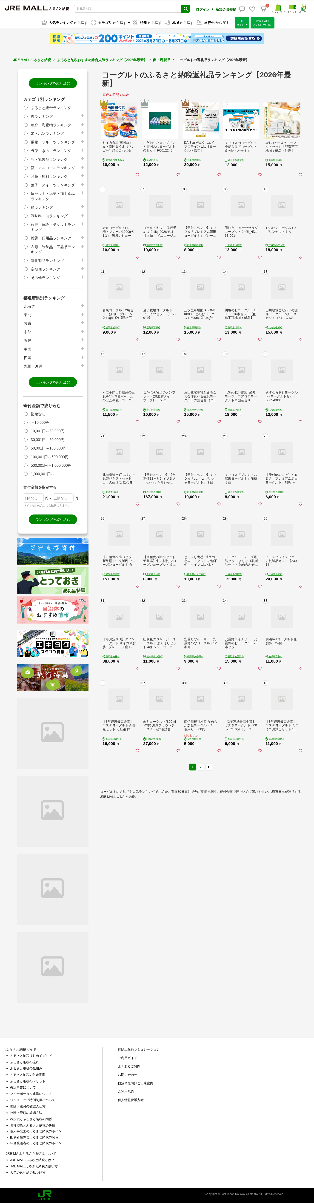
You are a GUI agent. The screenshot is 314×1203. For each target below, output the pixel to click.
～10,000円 (40, 422)
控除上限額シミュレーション (139, 1049)
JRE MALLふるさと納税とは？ (32, 1160)
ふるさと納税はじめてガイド (31, 1055)
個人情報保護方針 (131, 1100)
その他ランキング (45, 278)
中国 (27, 349)
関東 (27, 323)
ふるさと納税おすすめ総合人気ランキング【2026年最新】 (102, 60)
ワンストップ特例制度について (32, 1100)
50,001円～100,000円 (48, 448)
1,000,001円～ (42, 474)
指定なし (38, 414)
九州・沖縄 (33, 366)
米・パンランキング (47, 133)
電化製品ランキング (47, 261)
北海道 (29, 306)
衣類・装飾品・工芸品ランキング (53, 249)
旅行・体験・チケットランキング (53, 227)
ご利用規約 (126, 1091)
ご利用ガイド (127, 1058)
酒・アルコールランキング (53, 168)
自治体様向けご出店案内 (135, 1083)
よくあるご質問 (129, 1066)
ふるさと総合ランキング (51, 108)
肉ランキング (42, 116)
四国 (27, 358)
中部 (27, 332)
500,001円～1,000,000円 (51, 465)
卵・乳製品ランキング (49, 159)
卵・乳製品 (161, 60)
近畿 (27, 341)
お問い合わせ (127, 1075)
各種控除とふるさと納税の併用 (32, 1125)
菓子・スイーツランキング (53, 185)
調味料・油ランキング (49, 216)
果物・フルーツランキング (53, 142)
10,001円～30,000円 (47, 431)
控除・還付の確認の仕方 (28, 1106)
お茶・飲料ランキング (49, 176)
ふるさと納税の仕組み (26, 1068)
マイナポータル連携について (31, 1094)
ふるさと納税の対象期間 (28, 1075)
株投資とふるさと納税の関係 (31, 1119)
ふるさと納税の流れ (24, 1062)
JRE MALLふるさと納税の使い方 (34, 1166)
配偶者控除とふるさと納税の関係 (34, 1137)
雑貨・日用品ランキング (51, 238)
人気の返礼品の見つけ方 (28, 1172)
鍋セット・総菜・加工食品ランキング (53, 196)
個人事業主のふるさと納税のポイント (37, 1131)
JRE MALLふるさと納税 (32, 60)
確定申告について (23, 1087)
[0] (263, 9)
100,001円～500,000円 (50, 457)
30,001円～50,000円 (47, 440)
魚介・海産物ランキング (51, 125)
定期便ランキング (45, 269)
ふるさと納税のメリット (28, 1081)
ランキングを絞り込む (53, 83)
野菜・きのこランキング (51, 151)
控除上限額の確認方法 (26, 1113)
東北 (27, 315)
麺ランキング (42, 207)
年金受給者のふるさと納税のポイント (37, 1143)
